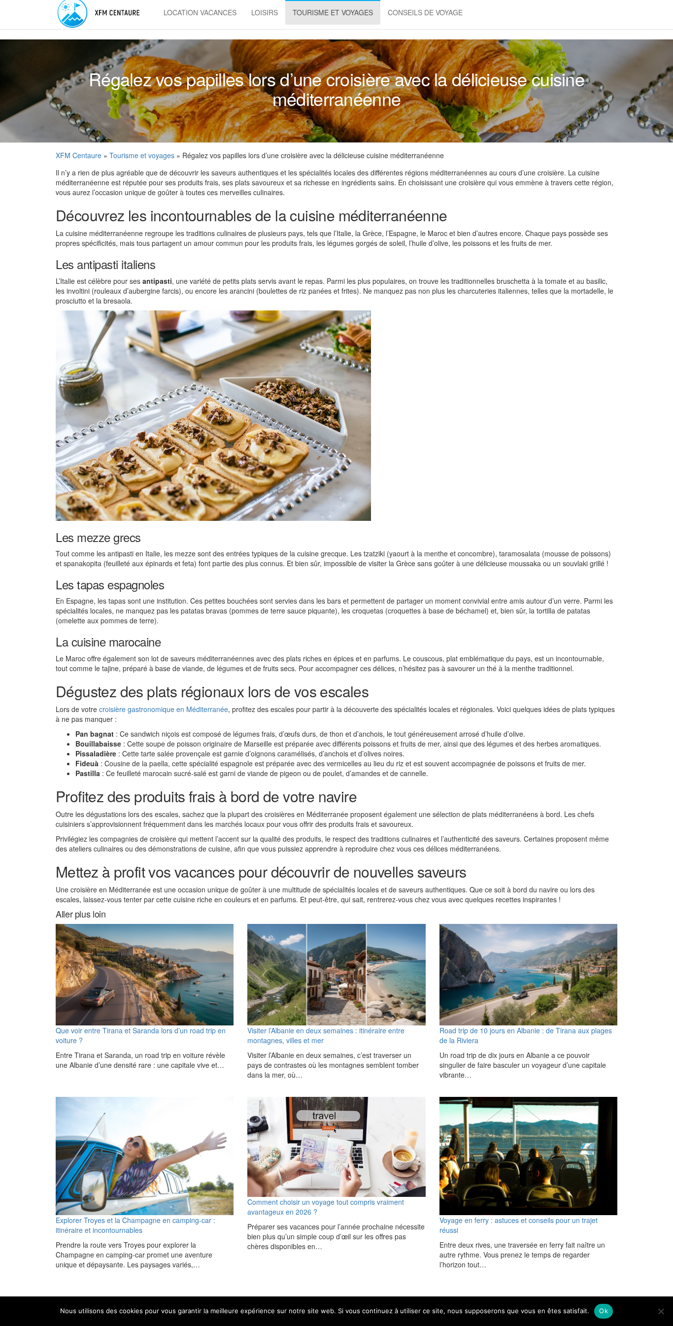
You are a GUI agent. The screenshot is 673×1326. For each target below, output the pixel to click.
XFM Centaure (78, 155)
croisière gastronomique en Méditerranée (163, 709)
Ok (603, 1311)
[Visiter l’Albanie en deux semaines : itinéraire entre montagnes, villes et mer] (336, 975)
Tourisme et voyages (333, 12)
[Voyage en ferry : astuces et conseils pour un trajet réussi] (528, 1156)
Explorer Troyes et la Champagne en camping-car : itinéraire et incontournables (135, 1225)
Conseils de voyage (425, 12)
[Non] (661, 1311)
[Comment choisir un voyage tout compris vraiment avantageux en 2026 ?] (336, 1147)
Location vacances (200, 12)
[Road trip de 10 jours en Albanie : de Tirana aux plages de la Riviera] (528, 975)
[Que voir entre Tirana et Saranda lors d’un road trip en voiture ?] (145, 975)
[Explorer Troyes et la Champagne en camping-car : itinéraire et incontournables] (145, 1156)
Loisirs (264, 12)
